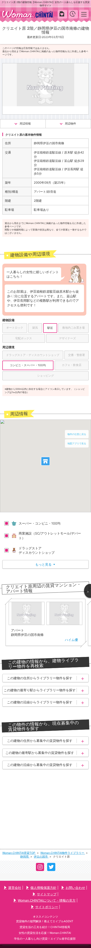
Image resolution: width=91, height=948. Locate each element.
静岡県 (24, 856)
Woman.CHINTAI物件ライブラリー (62, 853)
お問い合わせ (75, 888)
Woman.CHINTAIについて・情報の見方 (47, 900)
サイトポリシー (46, 907)
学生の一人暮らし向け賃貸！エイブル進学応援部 (45, 938)
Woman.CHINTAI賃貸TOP (19, 853)
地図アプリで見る (76, 443)
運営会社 (14, 888)
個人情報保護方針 (43, 888)
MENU (84, 14)
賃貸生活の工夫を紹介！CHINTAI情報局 (45, 927)
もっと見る (45, 564)
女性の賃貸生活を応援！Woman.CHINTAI (45, 933)
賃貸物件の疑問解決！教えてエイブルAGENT (44, 921)
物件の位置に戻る (76, 434)
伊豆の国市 (41, 856)
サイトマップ (46, 894)
